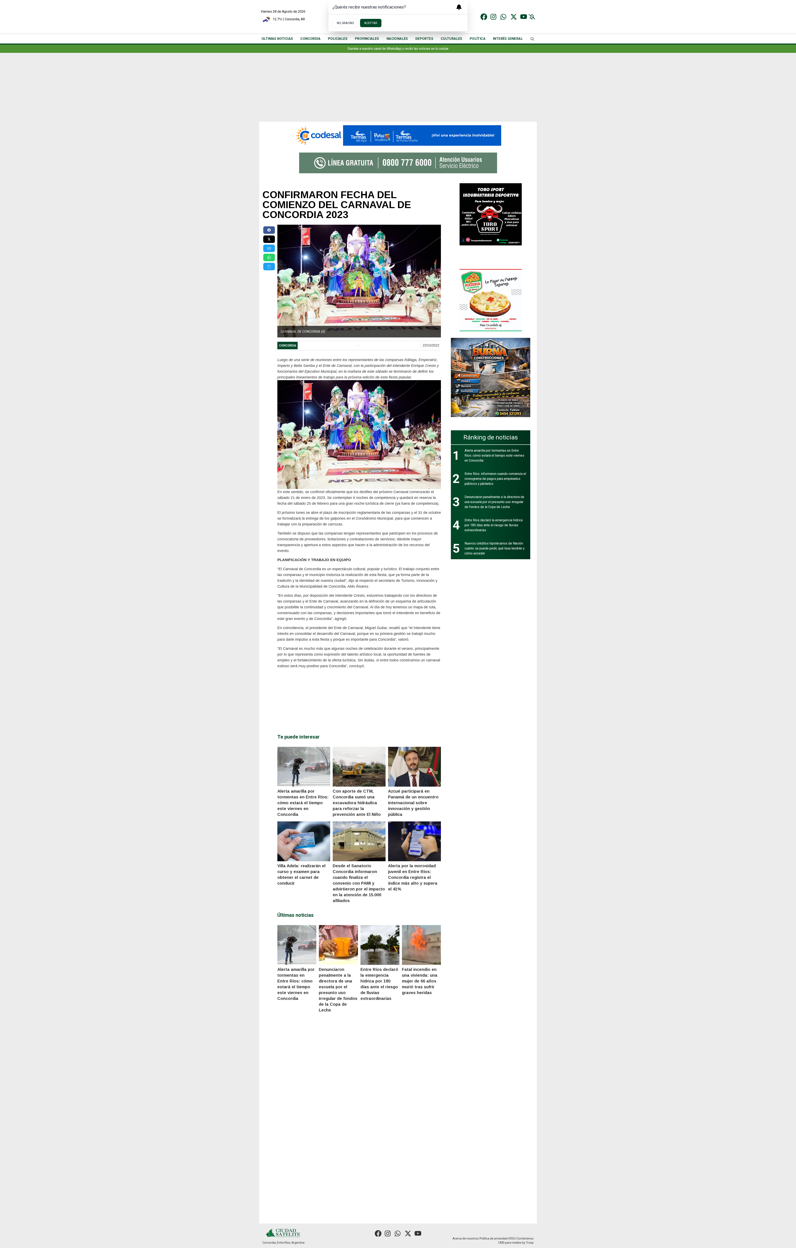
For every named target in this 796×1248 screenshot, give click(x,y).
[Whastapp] (503, 16)
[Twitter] (513, 16)
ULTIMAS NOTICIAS (277, 39)
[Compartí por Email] (269, 248)
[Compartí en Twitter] (269, 239)
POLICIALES (337, 39)
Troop (530, 1242)
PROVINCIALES (367, 39)
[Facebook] (484, 16)
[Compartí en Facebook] (269, 230)
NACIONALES (397, 39)
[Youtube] (523, 16)
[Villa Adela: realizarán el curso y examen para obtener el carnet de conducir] (303, 841)
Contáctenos (525, 1238)
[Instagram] (493, 16)
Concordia (287, 345)
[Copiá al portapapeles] (269, 266)
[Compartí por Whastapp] (269, 257)
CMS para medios (510, 1242)
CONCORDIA (310, 39)
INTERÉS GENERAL (508, 39)
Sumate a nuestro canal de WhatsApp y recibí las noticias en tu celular (398, 49)
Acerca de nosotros (465, 1238)
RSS (512, 1238)
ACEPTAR (370, 23)
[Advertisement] (398, 91)
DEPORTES (424, 39)
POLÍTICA (477, 39)
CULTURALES (451, 39)
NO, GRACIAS (345, 23)
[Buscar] (532, 39)
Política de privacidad (493, 1238)
